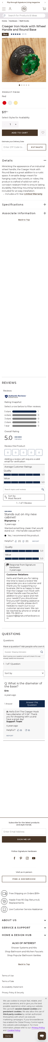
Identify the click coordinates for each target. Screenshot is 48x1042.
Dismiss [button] (8, 1036)
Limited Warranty (33, 194)
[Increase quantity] (16, 124)
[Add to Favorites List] (43, 133)
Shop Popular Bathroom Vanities (24, 955)
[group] (23, 2)
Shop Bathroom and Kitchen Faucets (24, 951)
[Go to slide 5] (28, 85)
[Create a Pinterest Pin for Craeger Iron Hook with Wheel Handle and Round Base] (5, 34)
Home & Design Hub (17, 935)
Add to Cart (20, 132)
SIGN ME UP (24, 839)
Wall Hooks (24, 21)
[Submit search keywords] (4, 15)
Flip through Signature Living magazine (23, 2)
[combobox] (24, 16)
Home (4, 21)
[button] (45, 998)
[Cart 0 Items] (44, 8)
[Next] (44, 2)
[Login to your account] (10, 8)
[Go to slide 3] (24, 85)
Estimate (37, 147)
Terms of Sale (8, 981)
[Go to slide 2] (21, 85)
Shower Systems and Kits (24, 948)
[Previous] (2, 2)
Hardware (13, 21)
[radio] (4, 103)
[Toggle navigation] (5, 8)
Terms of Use (8, 976)
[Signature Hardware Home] (24, 8)
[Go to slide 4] (26, 85)
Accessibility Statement (12, 987)
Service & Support (16, 927)
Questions (11, 634)
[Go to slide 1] (19, 85)
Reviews (9, 383)
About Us (9, 920)
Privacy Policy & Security (13, 992)
